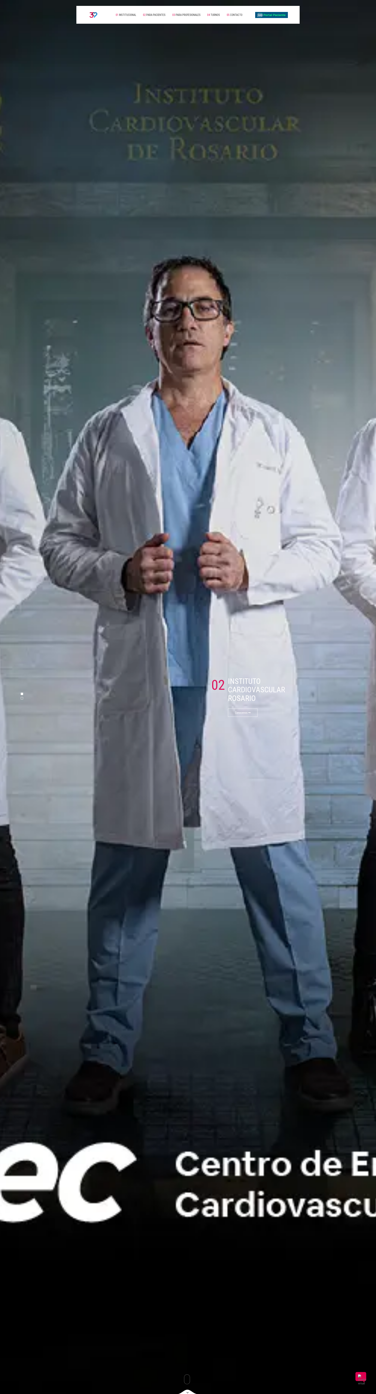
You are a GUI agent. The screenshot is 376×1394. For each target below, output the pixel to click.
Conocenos (241, 712)
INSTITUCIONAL (126, 14)
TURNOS (213, 14)
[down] (187, 1391)
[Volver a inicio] (90, 14)
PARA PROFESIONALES (186, 14)
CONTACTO (234, 14)
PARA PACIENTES (154, 14)
